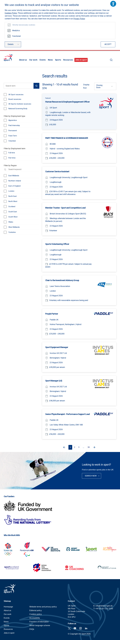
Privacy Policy (79, 19)
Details (10, 44)
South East (12, 212)
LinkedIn (86, 628)
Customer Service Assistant (57, 171)
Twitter (69, 628)
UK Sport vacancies (15, 94)
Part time (11, 158)
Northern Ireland (14, 181)
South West (12, 217)
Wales (10, 222)
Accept (108, 44)
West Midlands (14, 227)
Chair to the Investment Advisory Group (62, 280)
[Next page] (95, 447)
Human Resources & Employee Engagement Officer (67, 102)
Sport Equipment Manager (56, 347)
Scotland (11, 206)
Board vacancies (14, 99)
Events (43, 60)
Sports (58, 60)
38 (89, 447)
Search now (91, 476)
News (50, 60)
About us (23, 60)
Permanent (12, 131)
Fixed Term (12, 136)
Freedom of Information (39, 622)
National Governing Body (17, 109)
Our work (33, 60)
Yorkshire (12, 232)
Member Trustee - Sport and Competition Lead (65, 208)
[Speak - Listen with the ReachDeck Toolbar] (113, 4)
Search (111, 60)
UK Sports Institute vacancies (19, 104)
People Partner (51, 314)
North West (12, 201)
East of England (14, 186)
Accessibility (34, 618)
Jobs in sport (81, 60)
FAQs (31, 629)
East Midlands (13, 176)
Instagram (80, 628)
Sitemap (7, 601)
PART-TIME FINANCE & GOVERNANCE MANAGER (66, 138)
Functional (16, 36)
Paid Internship (14, 125)
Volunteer (12, 141)
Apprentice (12, 120)
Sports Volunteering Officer (57, 244)
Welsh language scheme (39, 625)
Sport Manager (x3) (53, 380)
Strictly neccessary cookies (23, 25)
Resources (68, 60)
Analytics (16, 30)
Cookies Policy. (11, 13)
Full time (11, 153)
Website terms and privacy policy (43, 607)
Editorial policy (35, 610)
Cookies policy (35, 614)
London (11, 191)
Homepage (8, 57)
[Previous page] (64, 447)
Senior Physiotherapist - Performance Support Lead (67, 414)
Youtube (74, 628)
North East (12, 196)
